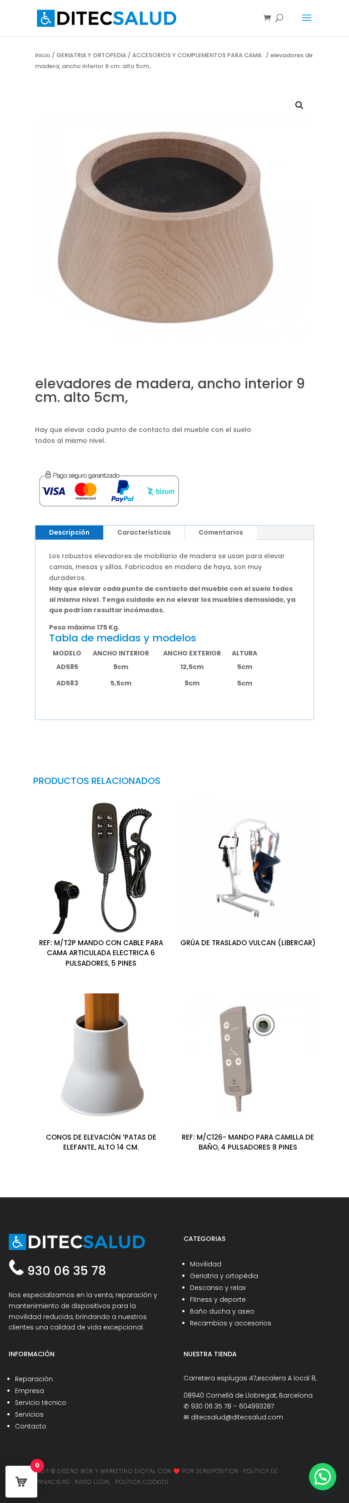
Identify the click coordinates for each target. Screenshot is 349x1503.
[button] (299, 105)
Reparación (34, 1379)
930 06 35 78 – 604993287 (232, 1406)
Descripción (69, 532)
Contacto (30, 1426)
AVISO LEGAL (92, 1482)
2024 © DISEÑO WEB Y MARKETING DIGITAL (95, 1471)
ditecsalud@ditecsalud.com (237, 1417)
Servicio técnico (40, 1402)
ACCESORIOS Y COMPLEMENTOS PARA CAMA (198, 55)
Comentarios (221, 532)
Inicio (42, 55)
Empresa (29, 1390)
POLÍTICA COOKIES (142, 1482)
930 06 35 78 (65, 1270)
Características (144, 532)
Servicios (29, 1414)
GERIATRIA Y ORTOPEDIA (91, 55)
